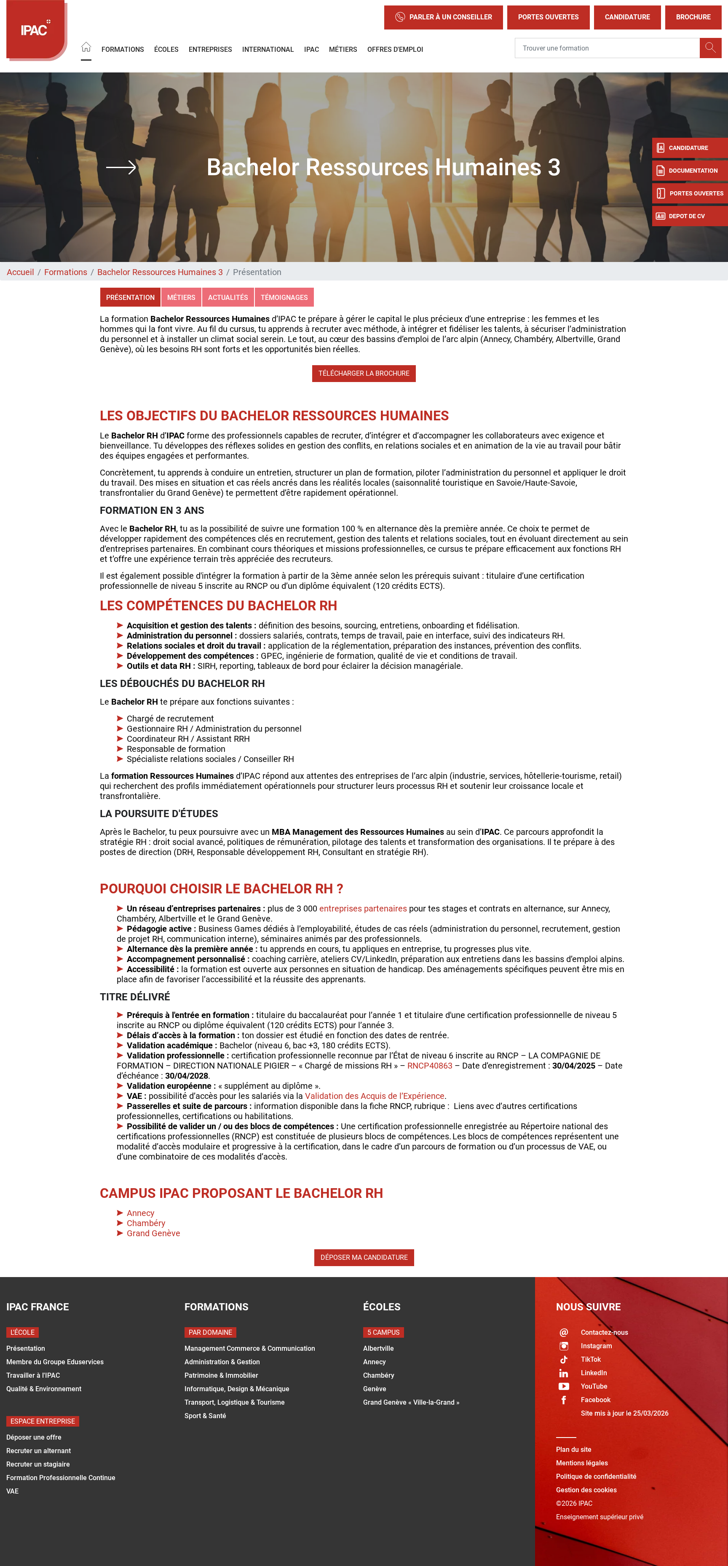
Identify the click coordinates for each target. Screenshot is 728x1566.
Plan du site (574, 1450)
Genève (374, 1389)
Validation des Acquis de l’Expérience (374, 1096)
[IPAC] (36, 30)
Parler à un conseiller (451, 17)
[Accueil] (86, 48)
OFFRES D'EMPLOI (395, 49)
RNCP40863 (429, 1066)
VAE (12, 1491)
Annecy (140, 1213)
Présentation (130, 298)
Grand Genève (153, 1233)
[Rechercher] (711, 48)
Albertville (378, 1348)
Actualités (228, 298)
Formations (123, 49)
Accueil (20, 272)
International (268, 49)
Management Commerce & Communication (250, 1348)
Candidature (627, 17)
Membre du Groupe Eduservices (55, 1362)
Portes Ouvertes (548, 17)
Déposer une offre (34, 1437)
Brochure (693, 17)
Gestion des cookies (586, 1490)
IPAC (311, 49)
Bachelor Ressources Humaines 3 (160, 272)
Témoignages (284, 298)
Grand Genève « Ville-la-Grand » (411, 1402)
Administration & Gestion (222, 1362)
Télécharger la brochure (364, 373)
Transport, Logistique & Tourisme (235, 1402)
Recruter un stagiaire (38, 1464)
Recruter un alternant (38, 1451)
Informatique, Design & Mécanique (237, 1389)
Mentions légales (582, 1463)
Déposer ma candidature (364, 1257)
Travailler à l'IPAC (33, 1375)
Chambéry (146, 1223)
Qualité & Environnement (43, 1389)
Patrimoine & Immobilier (221, 1375)
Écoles (166, 49)
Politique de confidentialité (596, 1476)
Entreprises (210, 49)
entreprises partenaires (363, 908)
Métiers (343, 49)
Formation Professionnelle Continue (60, 1478)
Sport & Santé (205, 1416)
